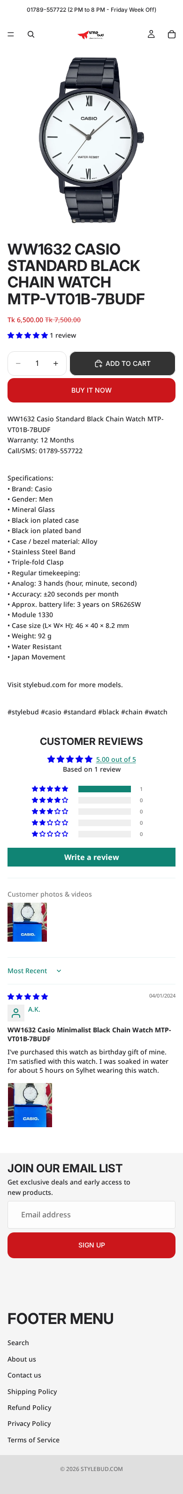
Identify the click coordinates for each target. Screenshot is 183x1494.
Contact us (24, 1374)
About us (22, 1358)
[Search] (31, 34)
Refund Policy (29, 1407)
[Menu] (11, 34)
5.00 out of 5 (116, 759)
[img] (28, 996)
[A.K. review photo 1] (30, 1105)
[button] (29, 335)
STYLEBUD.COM (102, 1469)
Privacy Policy (29, 1423)
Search (18, 1342)
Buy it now (91, 390)
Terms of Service (34, 1439)
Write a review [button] (91, 857)
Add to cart (128, 363)
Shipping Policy (32, 1390)
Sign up (91, 1245)
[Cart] (171, 34)
